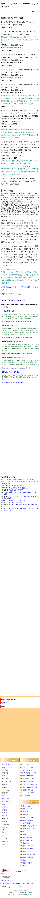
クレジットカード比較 (27, 793)
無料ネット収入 (6, 801)
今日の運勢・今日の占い (10, 311)
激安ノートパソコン (27, 767)
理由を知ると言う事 (16, 490)
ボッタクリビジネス (16, 486)
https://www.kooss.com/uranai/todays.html (16, 321)
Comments (4, 300)
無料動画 (4, 813)
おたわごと (5, 827)
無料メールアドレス (27, 817)
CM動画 (23, 866)
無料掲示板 (24, 814)
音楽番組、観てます (16, 502)
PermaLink (21, 300)
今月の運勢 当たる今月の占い (12, 357)
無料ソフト (5, 703)
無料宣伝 (4, 795)
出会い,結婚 (5, 798)
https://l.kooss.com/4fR (14, 887)
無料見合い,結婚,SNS (27, 848)
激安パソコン (25, 764)
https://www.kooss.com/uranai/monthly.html (16, 368)
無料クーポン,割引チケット (29, 837)
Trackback (13, 300)
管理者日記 (5, 841)
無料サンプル (25, 843)
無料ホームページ (7, 767)
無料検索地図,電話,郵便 (28, 854)
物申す (4, 830)
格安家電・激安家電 (27, 781)
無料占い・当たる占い (27, 846)
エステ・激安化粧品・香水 (29, 787)
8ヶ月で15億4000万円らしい (18, 488)
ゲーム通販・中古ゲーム (28, 778)
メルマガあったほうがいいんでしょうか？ (23, 479)
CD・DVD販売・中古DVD (29, 773)
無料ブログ (24, 811)
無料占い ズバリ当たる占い (11, 372)
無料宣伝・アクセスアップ (29, 826)
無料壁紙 (4, 807)
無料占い (4, 815)
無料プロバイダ (6, 764)
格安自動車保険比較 (27, 790)
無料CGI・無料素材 (27, 820)
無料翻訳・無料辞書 (27, 857)
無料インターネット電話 (28, 829)
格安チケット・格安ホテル (29, 784)
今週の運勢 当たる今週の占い (12, 341)
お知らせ (4, 844)
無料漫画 (23, 834)
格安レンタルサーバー (27, 795)
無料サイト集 (32, 802)
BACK (26, 871)
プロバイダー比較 (26, 770)
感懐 (3, 833)
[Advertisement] (20, 407)
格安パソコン (6, 804)
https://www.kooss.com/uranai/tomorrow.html (17, 337)
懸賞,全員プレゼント (27, 840)
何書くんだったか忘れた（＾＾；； (21, 500)
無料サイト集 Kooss (8, 294)
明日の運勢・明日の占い (10, 325)
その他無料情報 (25, 823)
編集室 (3, 706)
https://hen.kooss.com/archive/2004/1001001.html (19, 883)
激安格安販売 (32, 760)
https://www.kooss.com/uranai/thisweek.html (17, 354)
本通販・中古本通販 (27, 776)
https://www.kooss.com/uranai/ (12, 382)
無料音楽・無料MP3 (27, 863)
